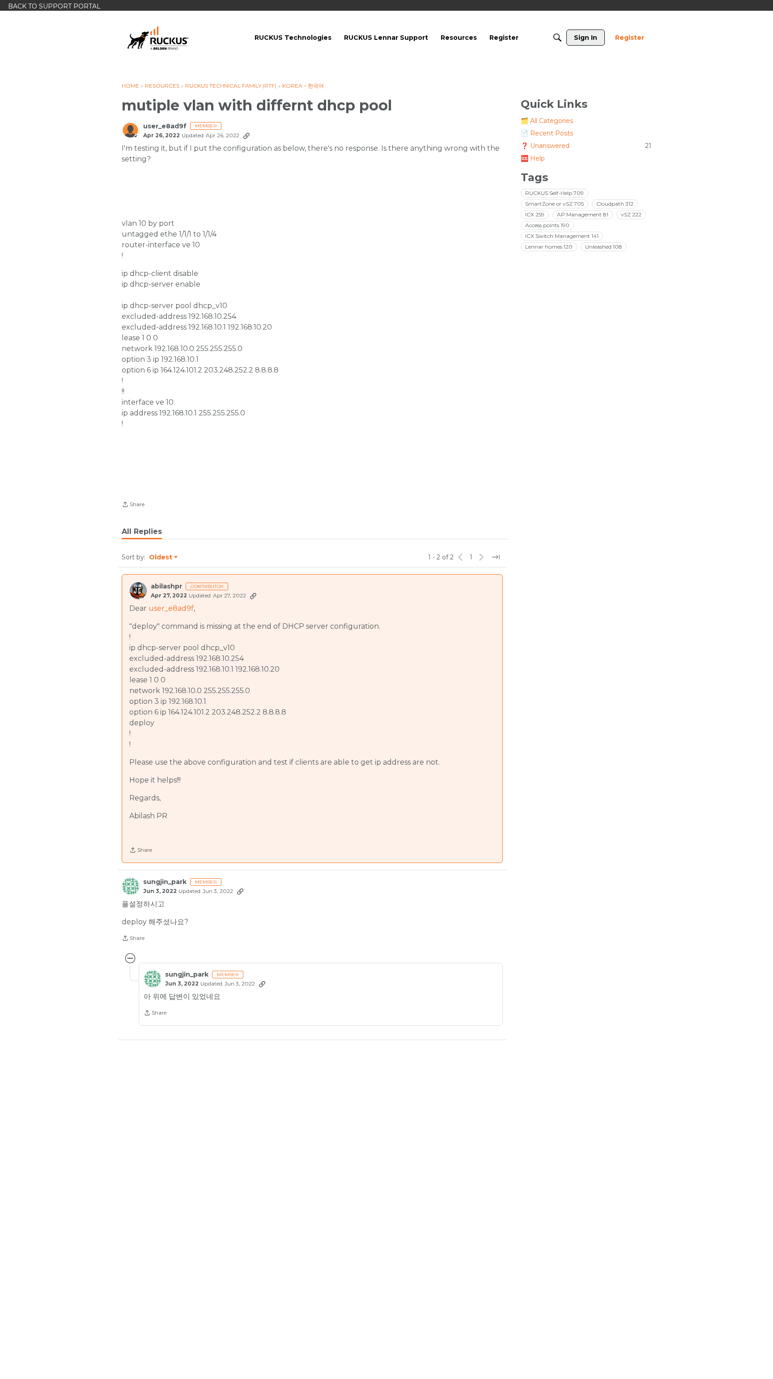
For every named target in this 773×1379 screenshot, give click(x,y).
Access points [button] (547, 225)
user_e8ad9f (165, 126)
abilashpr (166, 586)
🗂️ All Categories (547, 121)
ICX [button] (534, 214)
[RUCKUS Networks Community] (158, 37)
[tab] (141, 531)
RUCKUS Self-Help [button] (554, 193)
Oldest (161, 557)
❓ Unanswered (586, 146)
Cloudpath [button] (614, 203)
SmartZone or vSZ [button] (554, 203)
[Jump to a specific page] (495, 557)
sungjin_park (165, 882)
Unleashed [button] (603, 246)
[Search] (557, 38)
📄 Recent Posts (547, 133)
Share (133, 505)
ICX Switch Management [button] (562, 236)
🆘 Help (533, 158)
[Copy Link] (246, 135)
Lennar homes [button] (549, 246)
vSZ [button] (631, 214)
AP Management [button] (582, 214)
